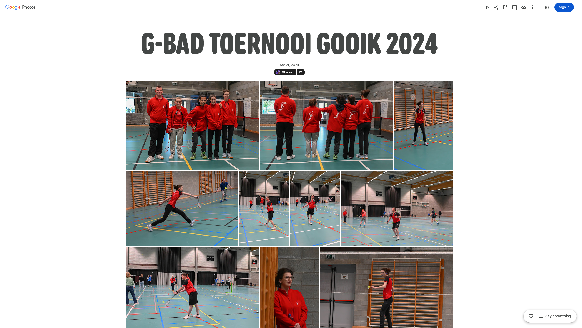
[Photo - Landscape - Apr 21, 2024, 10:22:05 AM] (397, 208)
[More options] (532, 7)
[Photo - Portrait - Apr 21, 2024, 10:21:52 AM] (264, 208)
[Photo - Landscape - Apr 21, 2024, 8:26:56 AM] (326, 125)
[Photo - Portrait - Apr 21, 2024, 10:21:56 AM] (315, 208)
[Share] (496, 7)
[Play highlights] (487, 7)
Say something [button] (558, 316)
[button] (546, 7)
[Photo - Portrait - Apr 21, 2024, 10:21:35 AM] (423, 125)
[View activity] (514, 7)
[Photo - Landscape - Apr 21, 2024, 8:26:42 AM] (192, 125)
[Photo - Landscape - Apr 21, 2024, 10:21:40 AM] (182, 208)
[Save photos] (523, 7)
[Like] (530, 316)
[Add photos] (505, 7)
